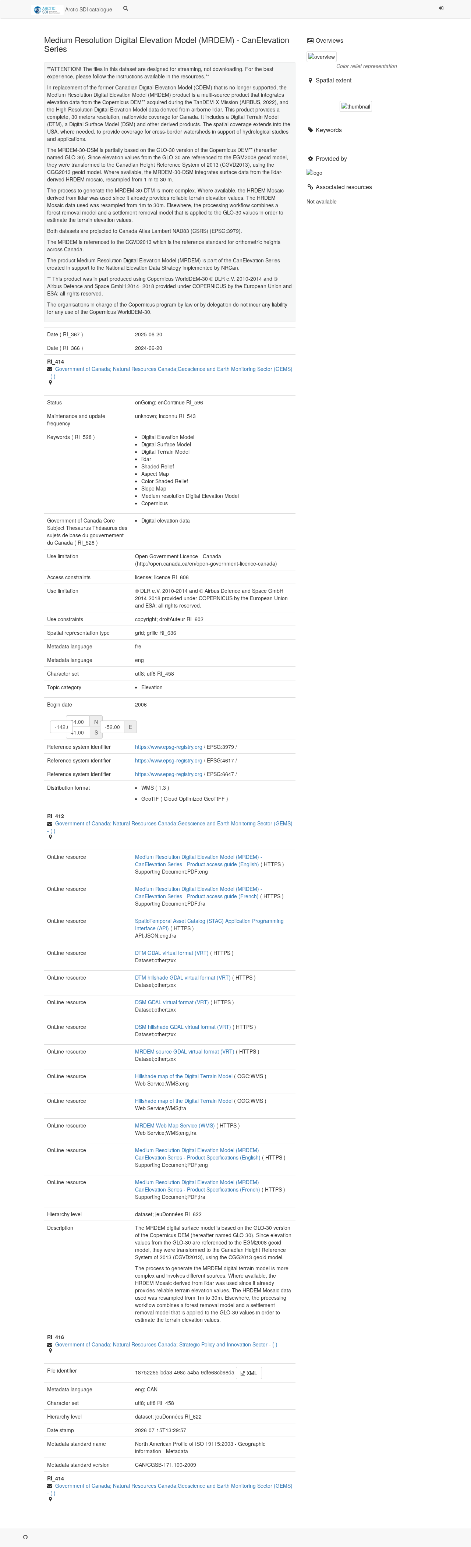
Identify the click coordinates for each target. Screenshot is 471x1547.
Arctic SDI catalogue (88, 9)
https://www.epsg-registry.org (168, 746)
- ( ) (166, 1344)
